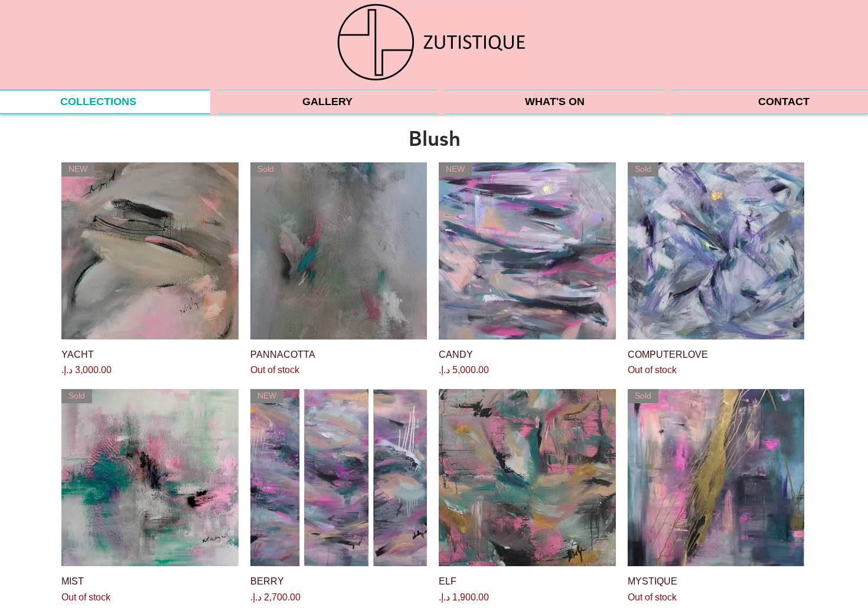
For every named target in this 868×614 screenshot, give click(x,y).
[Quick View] (527, 477)
